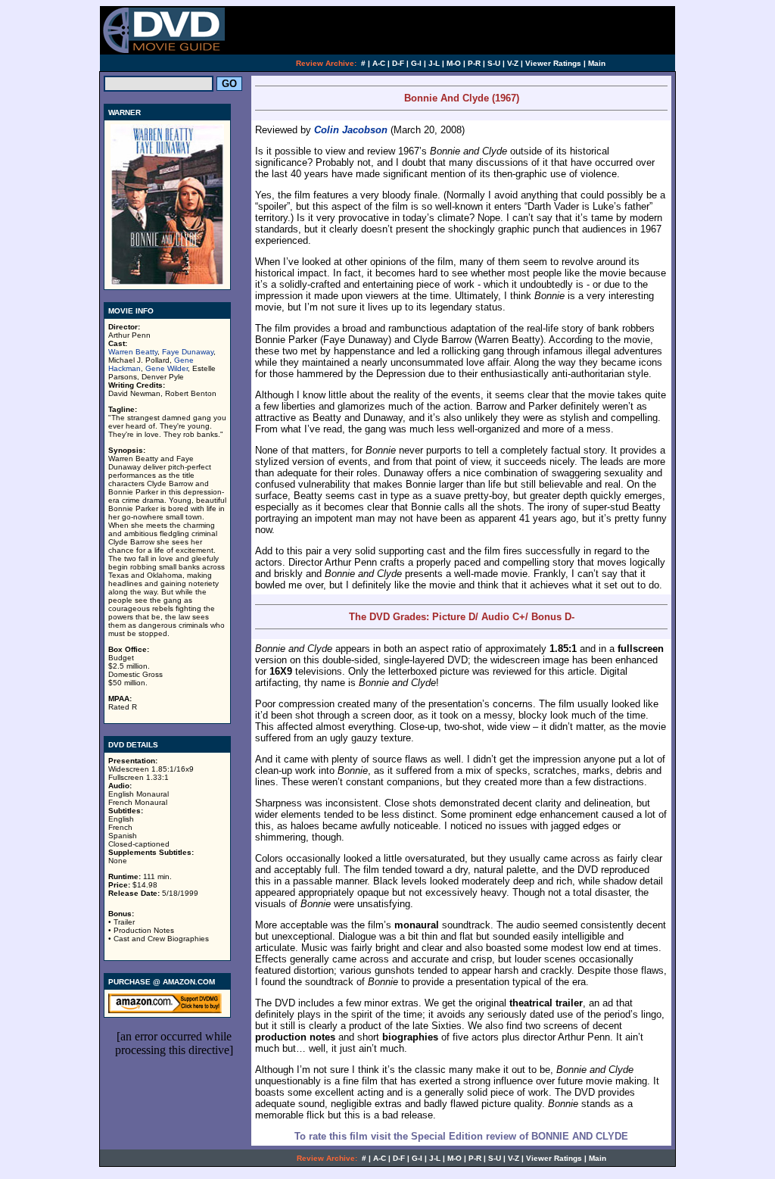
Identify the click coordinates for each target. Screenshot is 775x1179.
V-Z (512, 63)
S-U (493, 63)
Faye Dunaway (187, 352)
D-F (398, 63)
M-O (454, 63)
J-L (434, 63)
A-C (378, 63)
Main (596, 63)
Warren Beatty (132, 352)
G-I (416, 63)
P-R (474, 63)
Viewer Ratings (553, 63)
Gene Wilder (166, 368)
